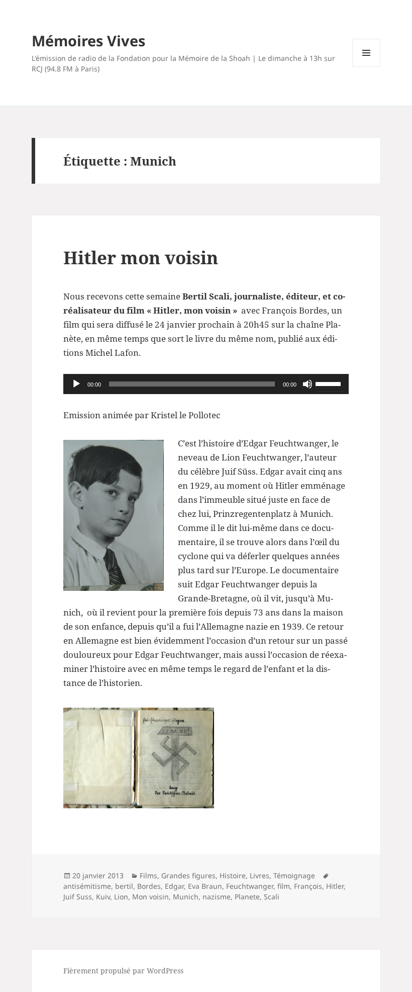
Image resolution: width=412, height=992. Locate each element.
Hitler (335, 886)
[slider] (330, 383)
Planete (247, 896)
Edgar (174, 886)
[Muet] (307, 384)
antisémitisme (87, 886)
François (308, 886)
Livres (259, 875)
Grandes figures (188, 875)
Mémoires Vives (88, 40)
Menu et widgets (366, 66)
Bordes (149, 886)
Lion (121, 896)
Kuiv (103, 896)
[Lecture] (76, 384)
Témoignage (294, 875)
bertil (124, 886)
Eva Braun (205, 886)
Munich (185, 896)
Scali (271, 896)
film (283, 886)
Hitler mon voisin (140, 257)
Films (148, 875)
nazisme (216, 896)
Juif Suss (77, 896)
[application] (206, 384)
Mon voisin (150, 896)
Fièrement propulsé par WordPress (123, 970)
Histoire (233, 875)
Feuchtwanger (249, 886)
